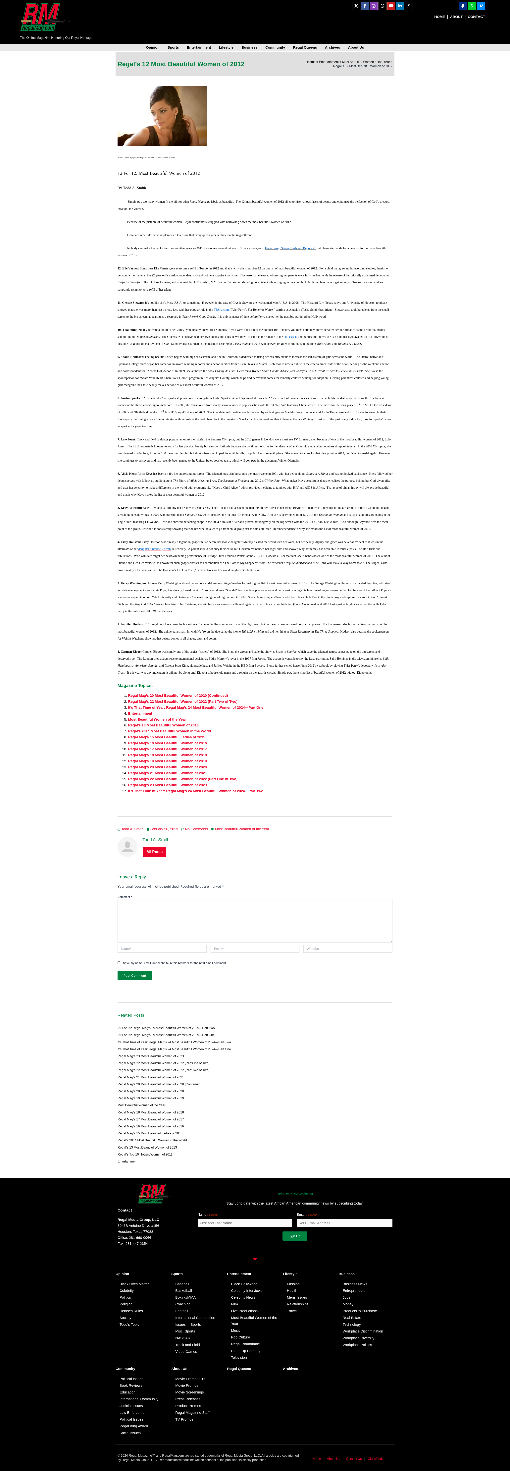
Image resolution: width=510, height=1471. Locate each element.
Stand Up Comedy (245, 1351)
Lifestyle (226, 47)
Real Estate (352, 1318)
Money (348, 1304)
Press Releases (187, 1399)
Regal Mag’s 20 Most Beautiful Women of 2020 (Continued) (178, 696)
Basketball (183, 1291)
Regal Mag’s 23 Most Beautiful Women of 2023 (167, 785)
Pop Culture (240, 1337)
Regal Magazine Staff (192, 1413)
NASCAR (182, 1338)
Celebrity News (243, 1297)
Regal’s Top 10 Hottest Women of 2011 (145, 1154)
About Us (356, 47)
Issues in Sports (188, 1325)
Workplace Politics (357, 1345)
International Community (139, 1399)
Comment (125, 896)
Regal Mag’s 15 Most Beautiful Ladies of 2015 (166, 737)
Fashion (293, 1284)
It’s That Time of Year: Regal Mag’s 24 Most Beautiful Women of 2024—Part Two (195, 791)
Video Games (186, 1352)
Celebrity (127, 1291)
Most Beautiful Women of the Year (366, 62)
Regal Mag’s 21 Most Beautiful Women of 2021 (167, 773)
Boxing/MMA (185, 1297)
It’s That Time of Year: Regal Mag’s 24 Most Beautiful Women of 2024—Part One (195, 707)
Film (234, 1304)
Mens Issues (297, 1297)
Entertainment (199, 47)
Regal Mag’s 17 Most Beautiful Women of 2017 (167, 749)
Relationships (297, 1304)
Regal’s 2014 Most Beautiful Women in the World (169, 731)
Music (235, 1330)
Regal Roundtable (245, 1344)
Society (125, 1318)
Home (311, 62)
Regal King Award (134, 1426)
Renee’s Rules (131, 1311)
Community (275, 47)
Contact (125, 1210)
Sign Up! (294, 1236)
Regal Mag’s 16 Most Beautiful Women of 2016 (167, 743)
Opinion (153, 47)
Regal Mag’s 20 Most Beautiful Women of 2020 (167, 767)
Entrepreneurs (354, 1291)
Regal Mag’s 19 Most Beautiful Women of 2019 (167, 761)
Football (181, 1311)
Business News (355, 1284)
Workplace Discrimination (363, 1331)
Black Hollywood (244, 1284)
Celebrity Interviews (246, 1291)
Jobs (346, 1297)
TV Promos (184, 1419)
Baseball (182, 1284)
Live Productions (244, 1311)
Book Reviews (131, 1385)
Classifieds (375, 1458)
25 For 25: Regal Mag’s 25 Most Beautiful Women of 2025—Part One (166, 1035)
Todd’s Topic (129, 1325)
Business (249, 47)
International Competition (195, 1318)
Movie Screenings (189, 1392)
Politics (125, 1297)
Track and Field (187, 1345)
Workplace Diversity (358, 1338)
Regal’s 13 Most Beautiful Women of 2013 (163, 725)
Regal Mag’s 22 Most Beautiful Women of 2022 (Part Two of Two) (182, 702)
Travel (292, 1311)
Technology (352, 1325)
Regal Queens (305, 47)
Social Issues (130, 1433)
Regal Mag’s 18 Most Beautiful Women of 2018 (167, 755)
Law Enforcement (133, 1413)
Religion (126, 1304)
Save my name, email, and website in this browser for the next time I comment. (175, 963)
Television (239, 1358)
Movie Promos (186, 1385)
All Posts (154, 852)
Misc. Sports (185, 1331)
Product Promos (188, 1406)
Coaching (182, 1304)
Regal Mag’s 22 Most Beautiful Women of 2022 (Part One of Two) (182, 779)
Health (292, 1291)
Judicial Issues (131, 1406)
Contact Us (354, 1458)
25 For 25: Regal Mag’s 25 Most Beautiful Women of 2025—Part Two (166, 1028)
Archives (332, 47)
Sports (173, 47)
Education (127, 1392)
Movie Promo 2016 (190, 1379)
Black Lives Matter (134, 1284)
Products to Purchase (360, 1311)
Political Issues (131, 1379)
